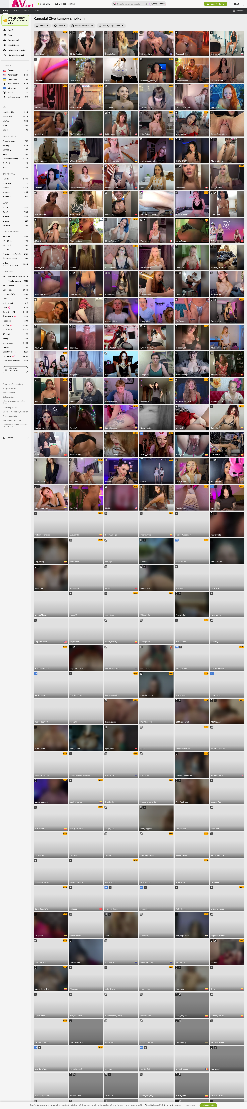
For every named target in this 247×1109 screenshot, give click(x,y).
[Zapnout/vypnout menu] (4, 4)
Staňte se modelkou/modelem (15, 412)
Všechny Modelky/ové (12, 420)
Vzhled (42, 26)
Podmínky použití (10, 408)
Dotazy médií (8, 397)
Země (60, 26)
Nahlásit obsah (9, 393)
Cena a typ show (82, 26)
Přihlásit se (236, 4)
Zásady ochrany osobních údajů (14, 402)
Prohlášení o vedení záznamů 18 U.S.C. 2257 (15, 426)
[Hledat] (147, 4)
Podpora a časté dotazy (13, 384)
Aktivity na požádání (111, 26)
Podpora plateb (9, 388)
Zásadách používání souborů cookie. (163, 1105)
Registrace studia (10, 416)
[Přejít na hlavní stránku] (22, 4)
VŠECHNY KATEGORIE (13, 369)
